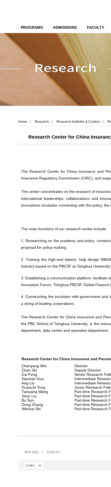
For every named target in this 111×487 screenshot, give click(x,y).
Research (42, 122)
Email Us (53, 452)
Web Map (32, 452)
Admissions (65, 27)
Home (22, 122)
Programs (32, 27)
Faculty (95, 27)
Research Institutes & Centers (78, 122)
